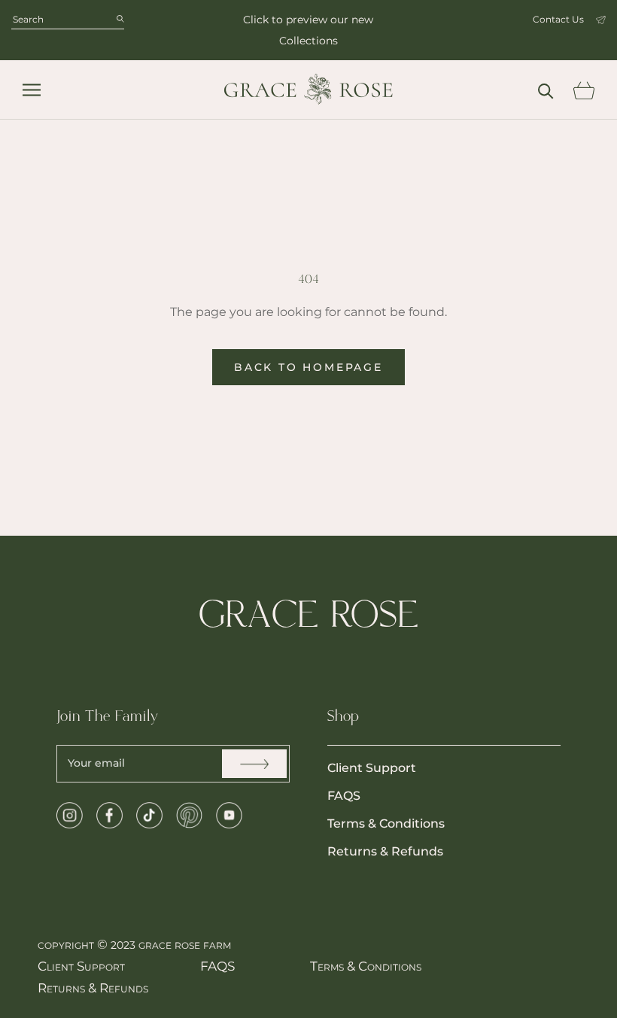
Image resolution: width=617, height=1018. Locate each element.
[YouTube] (229, 815)
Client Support (371, 768)
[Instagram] (69, 815)
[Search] (546, 90)
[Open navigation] (32, 90)
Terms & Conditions (386, 823)
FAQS (343, 796)
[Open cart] (583, 90)
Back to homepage (308, 367)
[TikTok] (149, 815)
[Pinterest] (189, 815)
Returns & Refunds (385, 851)
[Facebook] (109, 815)
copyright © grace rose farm (134, 944)
